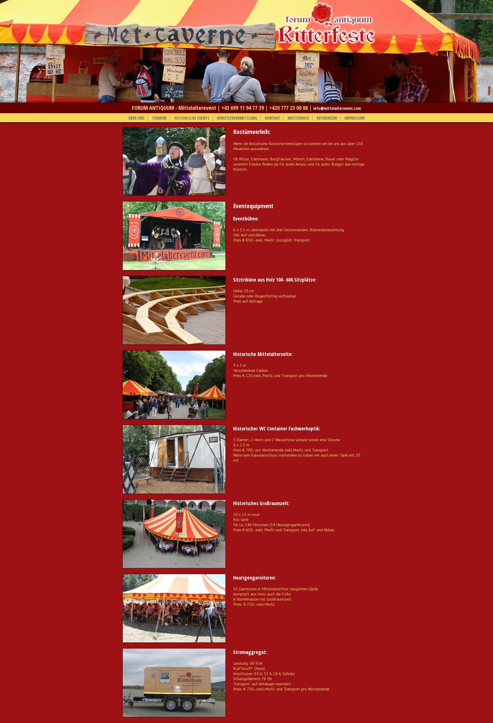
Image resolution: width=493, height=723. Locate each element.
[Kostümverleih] (174, 193)
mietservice (298, 118)
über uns (136, 118)
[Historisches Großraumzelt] (174, 566)
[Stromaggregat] (174, 715)
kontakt (272, 118)
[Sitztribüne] (174, 342)
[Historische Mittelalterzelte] (174, 417)
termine (159, 118)
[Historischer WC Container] (174, 492)
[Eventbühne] (174, 268)
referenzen (327, 118)
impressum (354, 118)
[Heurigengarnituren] (174, 640)
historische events (192, 118)
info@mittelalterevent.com (337, 108)
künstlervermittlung (237, 118)
